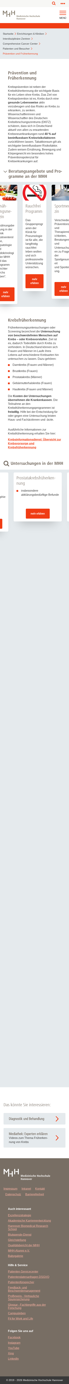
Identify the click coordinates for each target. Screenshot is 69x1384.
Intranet (26, 1188)
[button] (62, 13)
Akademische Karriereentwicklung (29, 1220)
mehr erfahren (34, 281)
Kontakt (40, 1188)
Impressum (10, 1188)
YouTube (13, 1348)
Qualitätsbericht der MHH (24, 1245)
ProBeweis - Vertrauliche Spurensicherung (23, 1298)
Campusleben (17, 1313)
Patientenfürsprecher (21, 1282)
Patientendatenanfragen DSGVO (28, 1276)
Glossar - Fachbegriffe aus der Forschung (27, 1306)
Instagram (14, 1342)
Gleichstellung (17, 1239)
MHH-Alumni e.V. (19, 1250)
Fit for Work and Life (20, 1318)
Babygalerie (15, 1255)
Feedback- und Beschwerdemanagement (24, 1289)
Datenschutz (13, 1194)
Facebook (14, 1337)
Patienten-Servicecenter (23, 1271)
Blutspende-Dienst (19, 1234)
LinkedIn (13, 1358)
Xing (11, 1353)
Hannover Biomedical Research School (28, 1227)
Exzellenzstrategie (19, 1215)
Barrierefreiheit (34, 1194)
